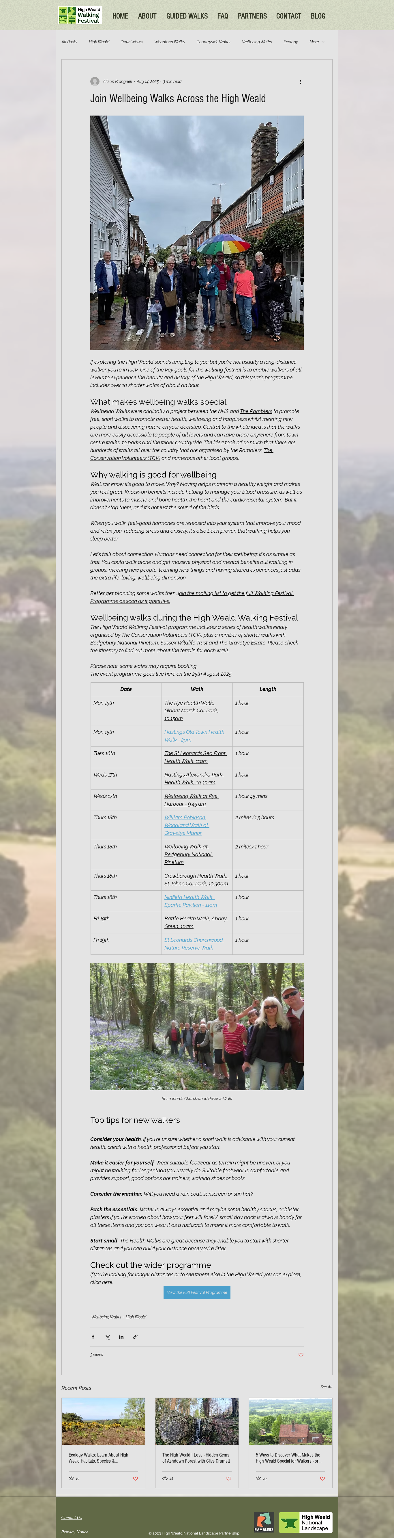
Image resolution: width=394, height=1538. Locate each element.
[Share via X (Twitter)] (107, 1337)
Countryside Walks (213, 42)
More (314, 42)
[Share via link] (135, 1337)
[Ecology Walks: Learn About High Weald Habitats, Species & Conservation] (103, 1421)
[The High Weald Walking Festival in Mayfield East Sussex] (290, 1421)
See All (326, 1387)
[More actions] (300, 81)
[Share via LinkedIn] (121, 1337)
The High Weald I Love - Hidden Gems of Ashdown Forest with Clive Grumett (196, 1458)
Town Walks (132, 42)
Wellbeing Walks (257, 42)
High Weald (99, 42)
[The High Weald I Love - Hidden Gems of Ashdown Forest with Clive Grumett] (197, 1421)
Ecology (291, 42)
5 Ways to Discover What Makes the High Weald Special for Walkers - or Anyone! (288, 1458)
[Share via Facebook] (93, 1337)
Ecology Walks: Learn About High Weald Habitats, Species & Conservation (98, 1458)
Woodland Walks (169, 42)
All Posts (69, 42)
